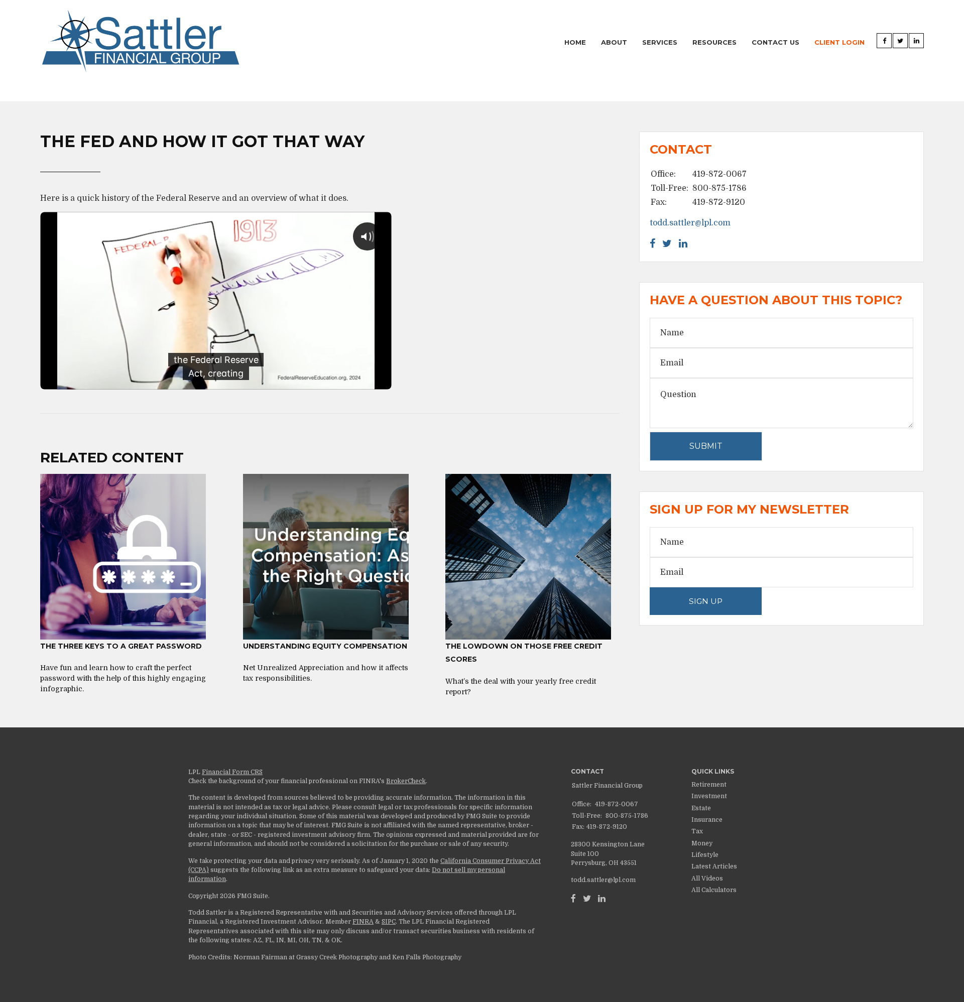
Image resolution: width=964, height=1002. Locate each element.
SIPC (389, 921)
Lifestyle (704, 854)
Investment (709, 796)
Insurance (706, 819)
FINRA (363, 921)
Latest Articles (714, 866)
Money (701, 843)
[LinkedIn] (602, 898)
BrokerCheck (406, 781)
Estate (701, 808)
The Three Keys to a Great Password (121, 646)
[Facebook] (573, 898)
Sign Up (705, 601)
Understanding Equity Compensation (325, 646)
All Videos (707, 878)
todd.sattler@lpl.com (690, 222)
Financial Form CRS (232, 772)
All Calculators (714, 890)
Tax (697, 831)
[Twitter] (587, 898)
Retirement (709, 784)
